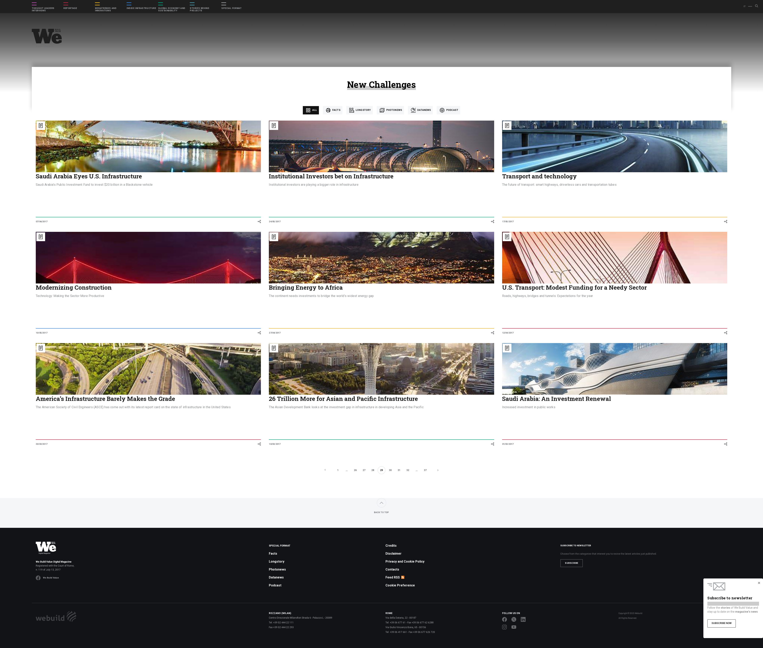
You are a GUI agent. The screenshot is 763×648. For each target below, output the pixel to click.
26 (355, 470)
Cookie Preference (400, 585)
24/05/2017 (274, 221)
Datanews (424, 110)
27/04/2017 (274, 333)
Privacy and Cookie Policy (404, 561)
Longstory (363, 110)
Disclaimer (393, 553)
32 (407, 470)
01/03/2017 (508, 444)
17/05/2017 (508, 221)
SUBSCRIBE (571, 563)
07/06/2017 (41, 221)
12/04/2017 (508, 333)
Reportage (70, 8)
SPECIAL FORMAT (231, 8)
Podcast (451, 110)
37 (425, 470)
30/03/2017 (41, 444)
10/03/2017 (274, 444)
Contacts (392, 569)
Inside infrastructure (141, 8)
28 (372, 470)
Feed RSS (392, 577)
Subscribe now (722, 623)
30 (390, 470)
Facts (336, 110)
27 (364, 470)
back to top (381, 512)
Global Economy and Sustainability (171, 9)
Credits (391, 545)
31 (399, 470)
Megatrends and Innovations (105, 9)
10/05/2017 (41, 333)
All (314, 110)
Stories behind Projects (199, 9)
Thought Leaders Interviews (43, 9)
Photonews (393, 110)
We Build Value (51, 577)
